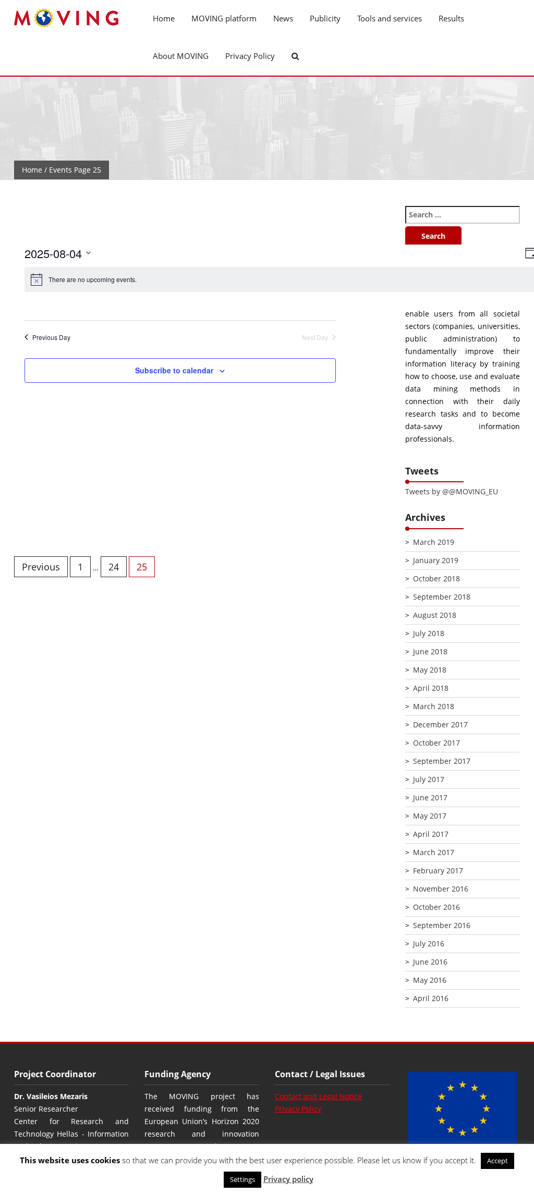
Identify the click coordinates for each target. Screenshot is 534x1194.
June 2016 (430, 962)
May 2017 (429, 816)
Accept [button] (497, 1160)
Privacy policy (288, 1179)
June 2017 (430, 797)
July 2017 (428, 779)
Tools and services (389, 18)
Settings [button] (242, 1179)
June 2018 (430, 651)
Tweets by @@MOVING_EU (451, 491)
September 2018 (441, 597)
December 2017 (440, 724)
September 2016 (441, 925)
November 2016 (440, 889)
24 (113, 567)
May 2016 (429, 980)
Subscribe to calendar (174, 370)
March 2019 (433, 542)
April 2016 (430, 998)
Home (164, 18)
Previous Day (51, 337)
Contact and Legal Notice (318, 1096)
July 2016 (428, 943)
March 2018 (433, 706)
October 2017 (436, 743)
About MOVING (181, 56)
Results (451, 18)
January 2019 (435, 560)
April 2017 (430, 834)
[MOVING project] (71, 18)
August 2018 (434, 615)
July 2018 (428, 633)
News (283, 18)
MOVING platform (224, 18)
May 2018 (429, 670)
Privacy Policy (250, 56)
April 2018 (430, 688)
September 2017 (441, 761)
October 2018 (436, 578)
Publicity (325, 18)
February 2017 (438, 870)
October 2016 (436, 907)
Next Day (315, 337)
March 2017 (433, 852)
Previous (41, 567)
